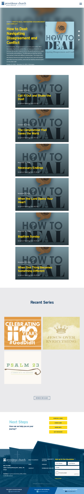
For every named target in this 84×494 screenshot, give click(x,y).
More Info (58, 427)
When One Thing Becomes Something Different (35, 269)
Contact (31, 468)
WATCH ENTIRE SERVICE (43, 107)
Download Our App (48, 468)
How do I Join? (58, 418)
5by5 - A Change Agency (47, 483)
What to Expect (33, 460)
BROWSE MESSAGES (42, 398)
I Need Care (58, 423)
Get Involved (58, 432)
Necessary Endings (30, 168)
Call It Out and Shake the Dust (34, 97)
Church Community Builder (48, 459)
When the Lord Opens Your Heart (35, 200)
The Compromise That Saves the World (32, 131)
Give (30, 464)
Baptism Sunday (29, 236)
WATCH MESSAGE (26, 107)
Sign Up (44, 464)
